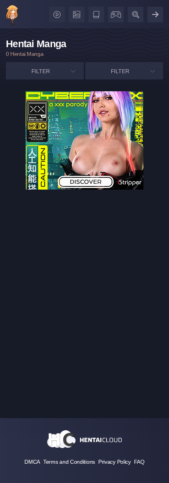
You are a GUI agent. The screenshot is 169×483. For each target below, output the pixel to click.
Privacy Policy (114, 462)
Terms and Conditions (69, 462)
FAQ (139, 462)
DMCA (32, 462)
